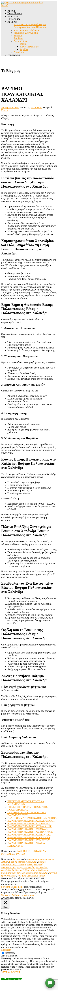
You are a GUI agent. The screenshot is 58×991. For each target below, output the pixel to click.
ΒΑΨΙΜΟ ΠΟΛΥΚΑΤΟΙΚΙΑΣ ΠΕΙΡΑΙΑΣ (29, 834)
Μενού (4, 5)
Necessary (10, 953)
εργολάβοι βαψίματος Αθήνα (15, 870)
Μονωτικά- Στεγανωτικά (26, 32)
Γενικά (4, 110)
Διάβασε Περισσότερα (23, 895)
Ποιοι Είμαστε (14, 13)
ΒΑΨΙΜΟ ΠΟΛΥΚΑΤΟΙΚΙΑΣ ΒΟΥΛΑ (27, 829)
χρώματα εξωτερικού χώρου (31, 875)
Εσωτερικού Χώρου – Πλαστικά (30, 27)
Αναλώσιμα (19, 52)
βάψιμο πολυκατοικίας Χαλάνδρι (23, 863)
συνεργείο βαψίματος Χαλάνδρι (32, 873)
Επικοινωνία (13, 55)
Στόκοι (23, 44)
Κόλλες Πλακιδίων (29, 46)
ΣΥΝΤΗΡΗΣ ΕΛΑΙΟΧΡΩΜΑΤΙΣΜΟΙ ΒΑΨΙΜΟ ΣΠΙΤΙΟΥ (26, 814)
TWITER (20, 853)
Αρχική (11, 10)
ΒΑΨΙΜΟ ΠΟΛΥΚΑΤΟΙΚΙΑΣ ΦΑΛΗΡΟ (28, 837)
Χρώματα (12, 21)
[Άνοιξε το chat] (50, 983)
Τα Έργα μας (13, 19)
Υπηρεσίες (12, 16)
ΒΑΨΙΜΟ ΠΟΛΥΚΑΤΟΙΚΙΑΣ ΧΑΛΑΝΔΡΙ (29, 826)
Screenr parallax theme (12, 886)
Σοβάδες (24, 49)
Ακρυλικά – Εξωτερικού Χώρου (30, 24)
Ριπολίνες (18, 38)
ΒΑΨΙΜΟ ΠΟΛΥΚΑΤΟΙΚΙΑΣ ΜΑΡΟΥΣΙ (28, 840)
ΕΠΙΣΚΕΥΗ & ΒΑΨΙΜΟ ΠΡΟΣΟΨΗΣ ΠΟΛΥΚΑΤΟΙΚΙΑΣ (27, 808)
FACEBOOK (23, 851)
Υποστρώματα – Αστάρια (26, 30)
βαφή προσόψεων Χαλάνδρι (23, 861)
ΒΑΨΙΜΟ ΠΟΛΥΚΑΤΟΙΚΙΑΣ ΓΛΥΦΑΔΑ (28, 823)
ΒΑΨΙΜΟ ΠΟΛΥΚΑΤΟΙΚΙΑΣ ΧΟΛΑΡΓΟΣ (30, 832)
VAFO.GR (36, 107)
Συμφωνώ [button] (6, 895)
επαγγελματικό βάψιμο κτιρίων (32, 867)
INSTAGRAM (39, 851)
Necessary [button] (6, 949)
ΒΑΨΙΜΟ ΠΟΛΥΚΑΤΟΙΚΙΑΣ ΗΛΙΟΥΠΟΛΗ (31, 820)
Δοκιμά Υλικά (21, 41)
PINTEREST (7, 853)
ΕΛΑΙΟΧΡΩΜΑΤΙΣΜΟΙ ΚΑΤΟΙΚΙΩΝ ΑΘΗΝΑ (32, 818)
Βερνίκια (18, 35)
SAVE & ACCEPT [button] (10, 972)
